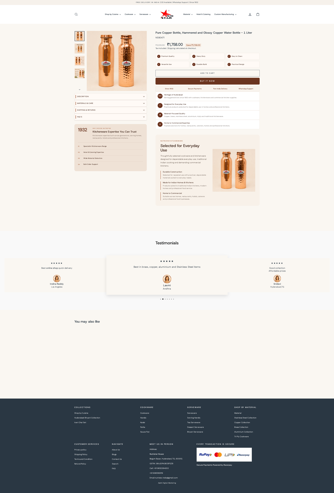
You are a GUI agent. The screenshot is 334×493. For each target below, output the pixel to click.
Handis (143, 418)
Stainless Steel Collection (245, 418)
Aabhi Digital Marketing (167, 483)
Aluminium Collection (243, 432)
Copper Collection (242, 422)
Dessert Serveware (195, 427)
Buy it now (207, 81)
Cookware (129, 14)
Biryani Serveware (195, 432)
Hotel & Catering (203, 14)
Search (115, 464)
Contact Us (117, 459)
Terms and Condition (83, 459)
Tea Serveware (193, 422)
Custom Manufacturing (224, 14)
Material (187, 14)
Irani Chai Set (80, 422)
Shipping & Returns (86, 110)
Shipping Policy (80, 454)
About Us (116, 450)
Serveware (144, 14)
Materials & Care (85, 103)
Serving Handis (193, 418)
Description (83, 96)
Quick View (96, 371)
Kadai (142, 422)
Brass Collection (241, 427)
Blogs (114, 454)
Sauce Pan (145, 432)
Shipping (171, 48)
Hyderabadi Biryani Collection (87, 418)
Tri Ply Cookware (241, 436)
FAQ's (79, 117)
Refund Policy (80, 464)
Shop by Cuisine (112, 14)
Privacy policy (80, 450)
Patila (142, 427)
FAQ (114, 468)
